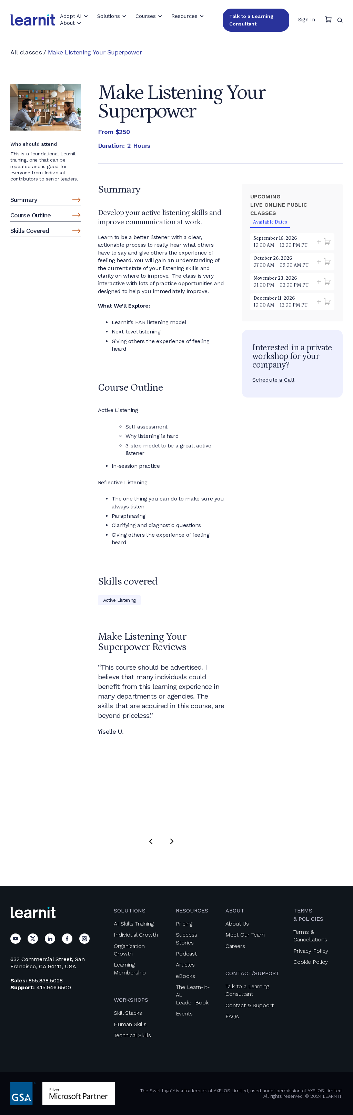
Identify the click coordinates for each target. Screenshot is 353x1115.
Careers (235, 946)
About (234, 910)
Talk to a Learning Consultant (251, 20)
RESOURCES (192, 910)
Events (184, 1013)
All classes (26, 52)
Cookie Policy (310, 962)
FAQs (232, 1016)
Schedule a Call (273, 379)
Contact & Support (249, 1005)
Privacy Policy (310, 951)
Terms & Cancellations (310, 936)
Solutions (129, 910)
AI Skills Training (134, 923)
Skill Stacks (128, 1013)
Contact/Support (252, 973)
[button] (74, 16)
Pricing (184, 923)
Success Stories (186, 938)
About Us (237, 923)
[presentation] (151, 841)
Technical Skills (132, 1035)
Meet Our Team (245, 934)
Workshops (131, 1000)
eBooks (185, 976)
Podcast (186, 953)
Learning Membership (130, 968)
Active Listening (119, 600)
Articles (185, 964)
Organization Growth (129, 950)
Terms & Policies (308, 914)
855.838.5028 (46, 980)
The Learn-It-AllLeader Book (193, 995)
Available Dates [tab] (270, 222)
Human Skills (130, 1024)
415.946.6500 (54, 987)
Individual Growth (136, 934)
